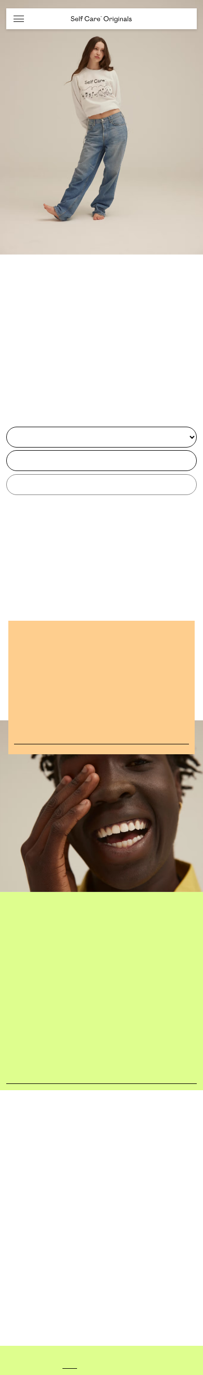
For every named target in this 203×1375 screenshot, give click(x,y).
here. (130, 1365)
